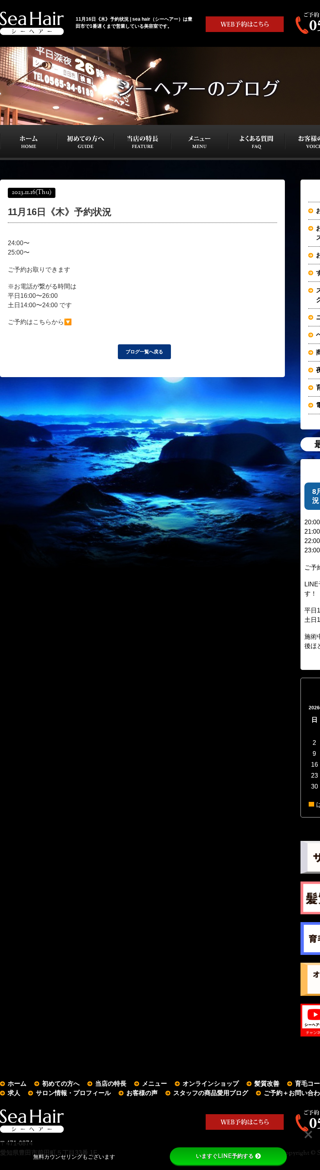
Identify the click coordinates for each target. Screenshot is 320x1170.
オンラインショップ (211, 1083)
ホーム (17, 1083)
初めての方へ (61, 1083)
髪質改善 (266, 1083)
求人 (14, 1093)
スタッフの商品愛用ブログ (210, 1093)
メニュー (154, 1083)
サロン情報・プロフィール (73, 1093)
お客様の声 (142, 1093)
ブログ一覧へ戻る (144, 351)
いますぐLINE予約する (225, 1155)
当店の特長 (110, 1083)
